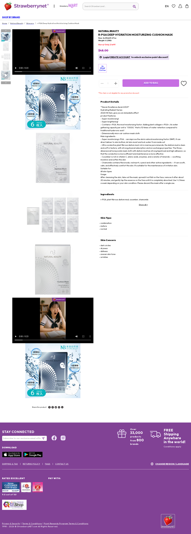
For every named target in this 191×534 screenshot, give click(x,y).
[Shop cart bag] (187, 6)
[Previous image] (6, 30)
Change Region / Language (172, 464)
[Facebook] (54, 438)
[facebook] (49, 407)
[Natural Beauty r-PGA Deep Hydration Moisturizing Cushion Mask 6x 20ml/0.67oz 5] (5, 75)
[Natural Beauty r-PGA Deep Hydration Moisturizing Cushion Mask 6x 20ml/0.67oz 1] (5, 37)
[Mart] (69, 7)
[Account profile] (180, 6)
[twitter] (56, 407)
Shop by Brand (11, 17)
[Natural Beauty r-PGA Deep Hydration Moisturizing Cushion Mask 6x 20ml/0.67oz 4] (5, 66)
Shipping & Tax (10, 464)
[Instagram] (63, 438)
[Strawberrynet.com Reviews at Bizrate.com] (11, 491)
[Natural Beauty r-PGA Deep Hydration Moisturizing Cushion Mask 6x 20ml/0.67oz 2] (5, 46)
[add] (116, 83)
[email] (59, 407)
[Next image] (6, 82)
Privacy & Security (11, 523)
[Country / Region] (167, 6)
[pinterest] (52, 407)
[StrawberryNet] (25, 6)
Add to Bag (151, 83)
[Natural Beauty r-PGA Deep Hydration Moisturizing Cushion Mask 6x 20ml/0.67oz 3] (5, 56)
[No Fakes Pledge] (38, 490)
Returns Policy (31, 464)
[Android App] (33, 456)
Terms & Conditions (32, 523)
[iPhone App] (12, 456)
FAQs (47, 464)
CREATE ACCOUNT (120, 57)
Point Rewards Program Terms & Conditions (66, 523)
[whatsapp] (62, 407)
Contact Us (62, 464)
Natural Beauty (108, 31)
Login (106, 57)
